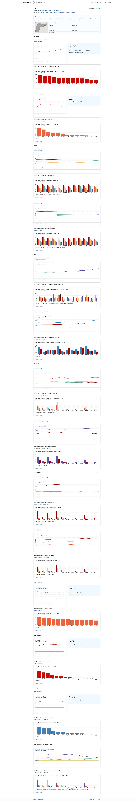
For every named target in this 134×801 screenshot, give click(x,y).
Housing (67, 12)
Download (37, 61)
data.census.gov (39, 46)
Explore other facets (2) (38, 41)
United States (48, 10)
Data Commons (28, 2)
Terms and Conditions (92, 799)
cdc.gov (38, 155)
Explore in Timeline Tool (47, 61)
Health (47, 12)
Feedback (109, 2)
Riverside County (39, 10)
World (58, 10)
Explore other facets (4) (38, 150)
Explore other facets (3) (38, 530)
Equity (51, 12)
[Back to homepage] (23, 2)
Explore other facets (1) (38, 395)
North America (54, 10)
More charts (98, 36)
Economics (42, 12)
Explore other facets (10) (38, 663)
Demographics (61, 12)
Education (55, 12)
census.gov (73, 52)
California (44, 10)
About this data (45, 46)
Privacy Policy (99, 799)
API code (41, 61)
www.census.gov (51, 32)
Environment (73, 12)
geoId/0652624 (98, 8)
